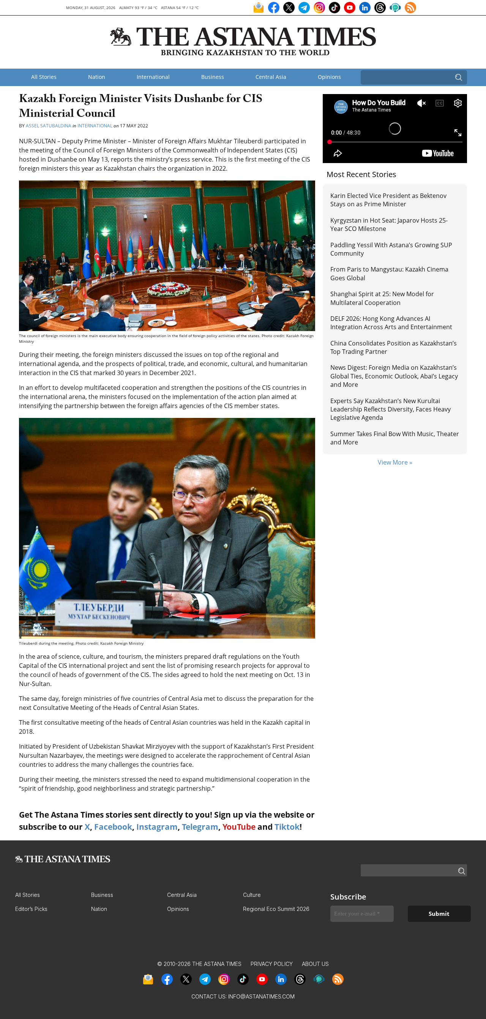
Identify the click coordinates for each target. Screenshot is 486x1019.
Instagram (157, 826)
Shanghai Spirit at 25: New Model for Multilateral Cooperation (382, 298)
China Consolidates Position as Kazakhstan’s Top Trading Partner (393, 347)
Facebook (113, 826)
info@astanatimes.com (261, 996)
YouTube (239, 826)
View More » (395, 462)
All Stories (44, 76)
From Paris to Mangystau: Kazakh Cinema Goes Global (389, 273)
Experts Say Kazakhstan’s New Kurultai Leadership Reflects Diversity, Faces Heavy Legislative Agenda (390, 409)
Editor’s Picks (31, 909)
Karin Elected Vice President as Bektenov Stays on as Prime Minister (388, 200)
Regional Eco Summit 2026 (276, 909)
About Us (315, 964)
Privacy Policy (272, 964)
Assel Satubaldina (48, 125)
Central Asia (271, 76)
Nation (96, 76)
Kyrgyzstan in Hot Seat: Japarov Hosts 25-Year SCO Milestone (389, 224)
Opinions (329, 76)
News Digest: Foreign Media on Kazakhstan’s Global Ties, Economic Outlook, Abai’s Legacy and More (394, 376)
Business (212, 76)
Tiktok (287, 826)
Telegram (200, 826)
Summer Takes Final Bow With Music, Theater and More (394, 438)
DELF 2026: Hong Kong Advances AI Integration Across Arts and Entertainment (391, 322)
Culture (252, 895)
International (153, 76)
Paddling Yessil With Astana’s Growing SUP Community (391, 249)
